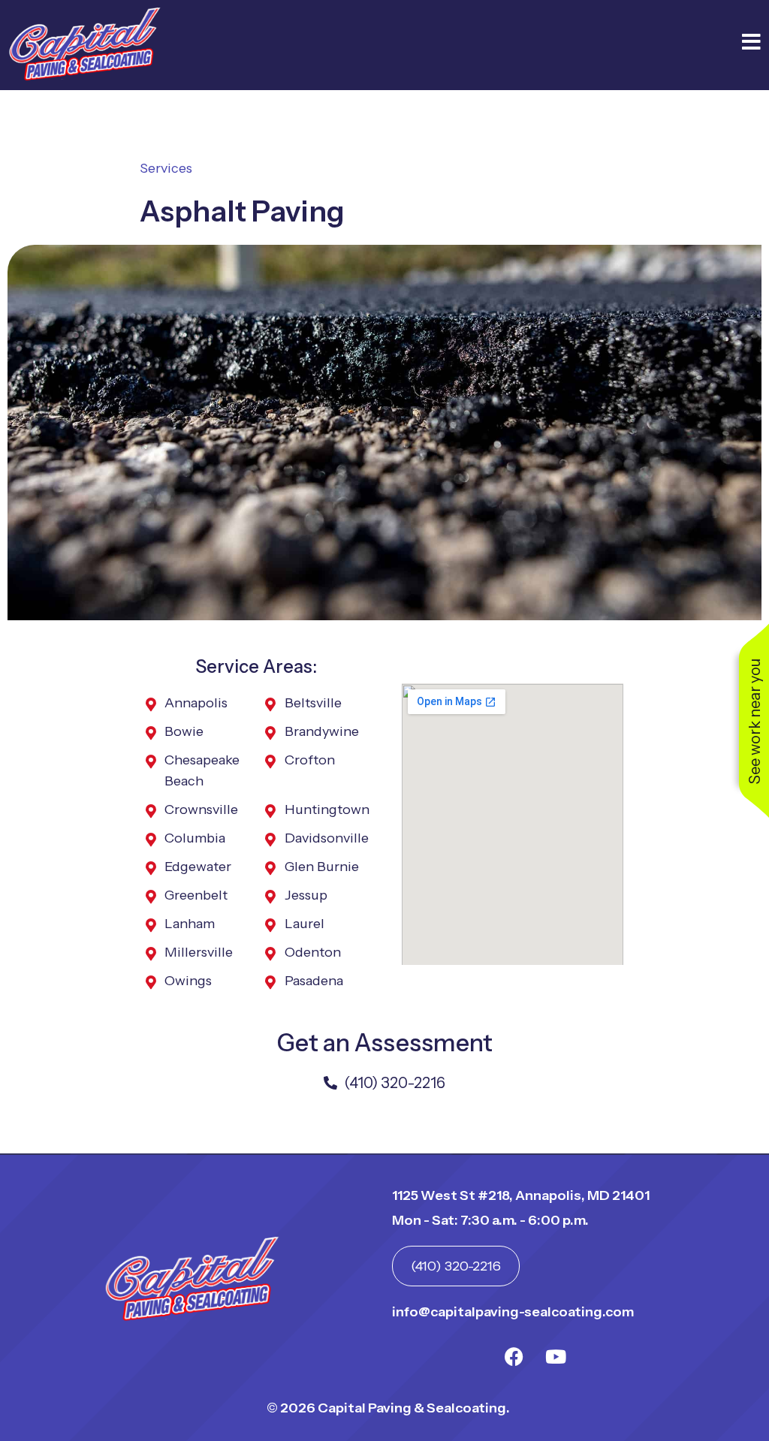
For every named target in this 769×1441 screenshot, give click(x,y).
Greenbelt (196, 895)
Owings (188, 980)
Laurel (304, 923)
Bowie (184, 731)
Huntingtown (327, 809)
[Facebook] (514, 1356)
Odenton (313, 952)
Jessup (306, 895)
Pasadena (314, 980)
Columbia (194, 838)
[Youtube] (555, 1356)
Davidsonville (327, 838)
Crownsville (201, 809)
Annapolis (196, 703)
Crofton (310, 760)
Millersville (198, 952)
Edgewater (197, 866)
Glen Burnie (322, 866)
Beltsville (313, 703)
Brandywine (322, 731)
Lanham (189, 923)
